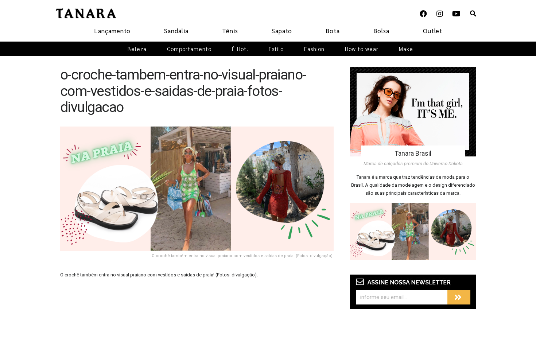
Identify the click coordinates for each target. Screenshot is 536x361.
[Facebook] (423, 14)
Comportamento (189, 48)
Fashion (314, 48)
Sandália (176, 31)
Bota (333, 31)
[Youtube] (456, 14)
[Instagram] (439, 14)
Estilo (276, 48)
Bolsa (381, 31)
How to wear (361, 48)
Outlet (432, 31)
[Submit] (458, 297)
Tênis (230, 31)
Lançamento (112, 31)
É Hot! (240, 48)
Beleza (137, 48)
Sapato (282, 31)
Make (406, 48)
